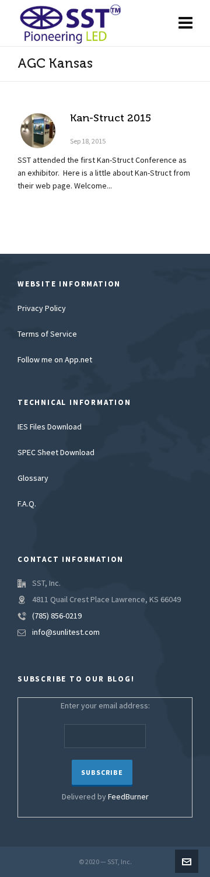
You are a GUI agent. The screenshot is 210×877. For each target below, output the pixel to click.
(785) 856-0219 (57, 616)
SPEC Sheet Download (56, 452)
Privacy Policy (42, 308)
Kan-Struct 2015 (110, 118)
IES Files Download (50, 427)
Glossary (33, 478)
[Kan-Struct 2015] (38, 130)
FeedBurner (128, 797)
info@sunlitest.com (66, 632)
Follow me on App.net (55, 360)
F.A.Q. (27, 504)
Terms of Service (47, 334)
